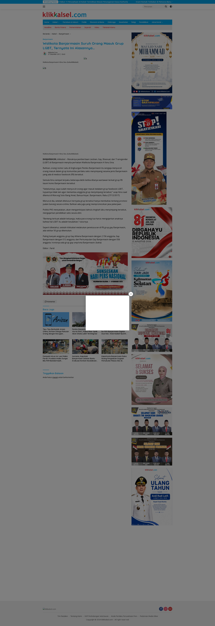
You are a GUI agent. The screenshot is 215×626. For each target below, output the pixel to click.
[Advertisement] (107, 313)
